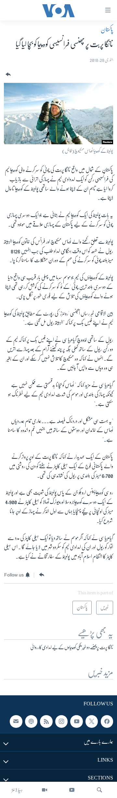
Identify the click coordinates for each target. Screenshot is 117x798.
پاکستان (107, 29)
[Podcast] (31, 721)
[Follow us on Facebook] (107, 721)
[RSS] (46, 721)
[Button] (7, 74)
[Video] (44, 790)
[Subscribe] (16, 721)
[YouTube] (72, 790)
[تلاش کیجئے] (99, 790)
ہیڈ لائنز (17, 790)
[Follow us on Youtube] (76, 721)
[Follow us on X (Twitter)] (91, 721)
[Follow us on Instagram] (61, 721)
